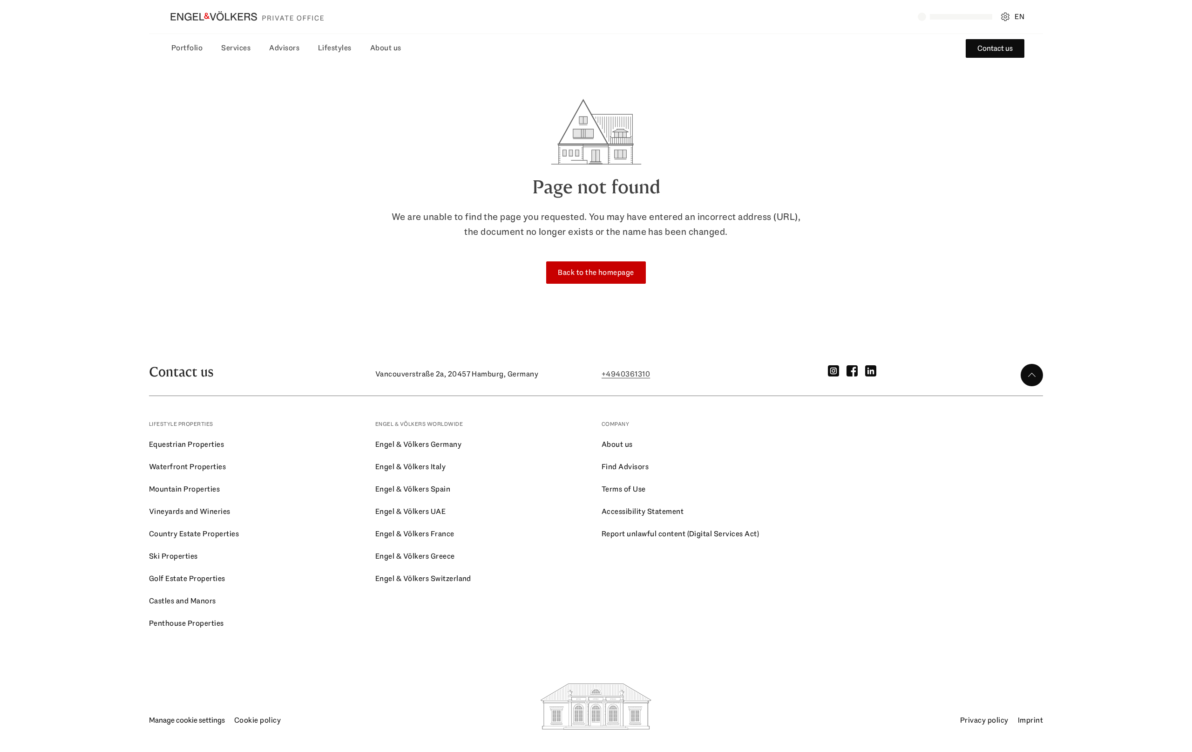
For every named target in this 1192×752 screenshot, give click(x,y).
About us (385, 48)
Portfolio (187, 48)
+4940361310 (626, 374)
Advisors (284, 48)
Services (236, 48)
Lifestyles (335, 48)
